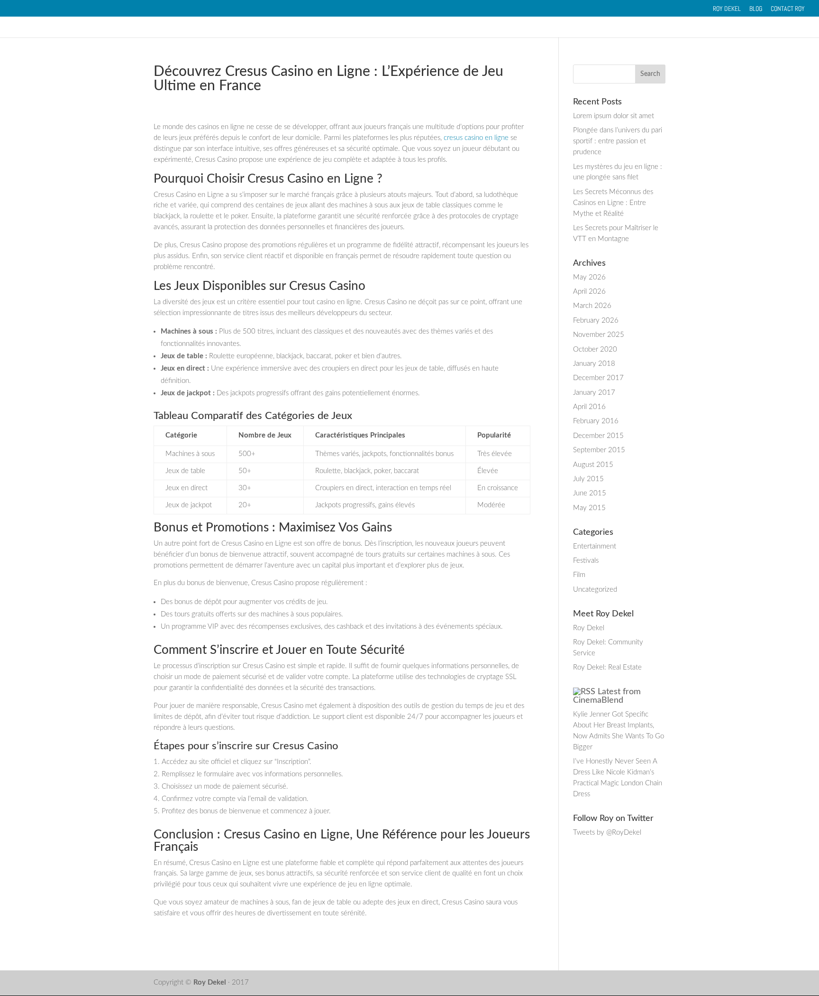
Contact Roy (788, 9)
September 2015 (599, 450)
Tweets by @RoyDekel (607, 832)
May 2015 (589, 508)
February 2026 (596, 320)
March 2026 (592, 305)
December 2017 (598, 378)
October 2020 (595, 349)
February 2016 (596, 421)
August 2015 (593, 464)
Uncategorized (595, 589)
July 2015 (588, 479)
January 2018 (594, 363)
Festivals (586, 560)
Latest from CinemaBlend (607, 696)
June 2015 (589, 493)
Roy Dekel (727, 9)
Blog (755, 9)
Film (579, 574)
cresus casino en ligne (476, 137)
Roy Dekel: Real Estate (607, 667)
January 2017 (594, 392)
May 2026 (589, 277)
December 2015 (598, 435)
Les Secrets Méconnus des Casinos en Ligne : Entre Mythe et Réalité (613, 202)
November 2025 (598, 334)
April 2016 (589, 406)
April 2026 (589, 291)
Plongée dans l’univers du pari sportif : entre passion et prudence (617, 141)
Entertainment (594, 546)
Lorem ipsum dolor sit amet (613, 116)
